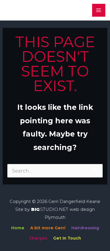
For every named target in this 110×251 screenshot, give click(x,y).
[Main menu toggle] (98, 10)
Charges (38, 238)
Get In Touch (67, 238)
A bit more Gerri (47, 228)
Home (17, 228)
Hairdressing (85, 228)
